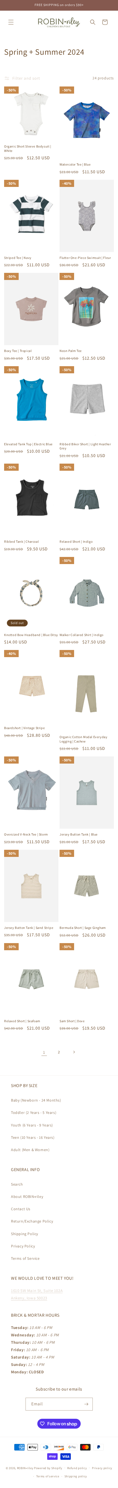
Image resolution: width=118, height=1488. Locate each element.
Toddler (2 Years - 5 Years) (33, 1112)
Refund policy (77, 1468)
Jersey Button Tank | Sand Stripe (28, 928)
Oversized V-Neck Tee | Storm (26, 834)
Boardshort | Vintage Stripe (24, 728)
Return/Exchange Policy (32, 1221)
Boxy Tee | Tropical (18, 351)
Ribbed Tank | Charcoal (21, 541)
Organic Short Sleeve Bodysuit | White (27, 148)
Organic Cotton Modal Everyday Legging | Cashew (83, 739)
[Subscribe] (86, 1404)
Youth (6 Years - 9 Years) (32, 1125)
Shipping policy (75, 1476)
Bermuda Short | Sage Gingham (83, 928)
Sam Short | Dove (72, 1021)
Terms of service (47, 1476)
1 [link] (44, 1052)
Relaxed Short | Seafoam (22, 1021)
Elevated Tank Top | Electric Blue (28, 444)
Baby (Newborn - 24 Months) (36, 1100)
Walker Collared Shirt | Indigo (81, 635)
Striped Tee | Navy (18, 258)
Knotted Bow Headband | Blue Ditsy (31, 635)
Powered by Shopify (48, 1468)
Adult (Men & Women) (30, 1149)
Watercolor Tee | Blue (75, 164)
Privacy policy (102, 1468)
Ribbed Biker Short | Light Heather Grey (85, 446)
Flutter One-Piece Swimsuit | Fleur (85, 258)
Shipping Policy (24, 1233)
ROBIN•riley (25, 1468)
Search (17, 1184)
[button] (11, 22)
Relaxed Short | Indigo (76, 541)
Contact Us (20, 1208)
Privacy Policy (23, 1246)
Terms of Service (25, 1258)
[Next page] (74, 1052)
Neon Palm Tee (71, 351)
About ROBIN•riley (27, 1196)
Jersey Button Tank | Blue (79, 834)
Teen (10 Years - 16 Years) (33, 1137)
